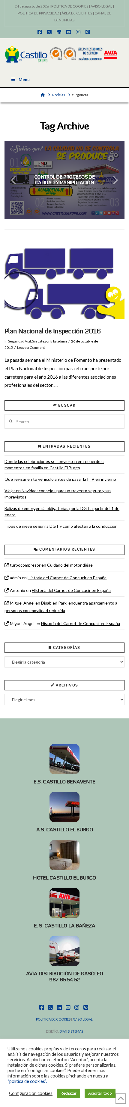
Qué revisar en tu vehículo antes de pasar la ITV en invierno (60, 479)
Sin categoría (42, 341)
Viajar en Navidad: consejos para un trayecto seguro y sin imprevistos (57, 493)
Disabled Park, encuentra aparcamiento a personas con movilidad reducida (60, 606)
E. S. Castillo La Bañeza (64, 926)
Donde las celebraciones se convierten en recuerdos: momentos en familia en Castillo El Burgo (54, 464)
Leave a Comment (31, 347)
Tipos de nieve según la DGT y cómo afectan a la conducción (61, 526)
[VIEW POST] (64, 279)
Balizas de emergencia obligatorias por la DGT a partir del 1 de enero (61, 511)
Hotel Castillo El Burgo (64, 878)
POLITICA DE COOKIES (69, 6)
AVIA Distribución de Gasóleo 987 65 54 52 (64, 977)
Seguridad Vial (19, 341)
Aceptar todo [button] (100, 1093)
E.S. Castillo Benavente (64, 782)
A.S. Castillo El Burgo (64, 830)
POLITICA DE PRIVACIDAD (38, 13)
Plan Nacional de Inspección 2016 (52, 331)
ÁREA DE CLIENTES (77, 13)
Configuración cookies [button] (30, 1093)
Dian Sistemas (71, 1031)
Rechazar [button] (68, 1093)
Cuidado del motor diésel (70, 565)
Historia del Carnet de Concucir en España (67, 577)
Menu (24, 79)
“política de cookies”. (27, 1081)
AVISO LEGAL (101, 6)
